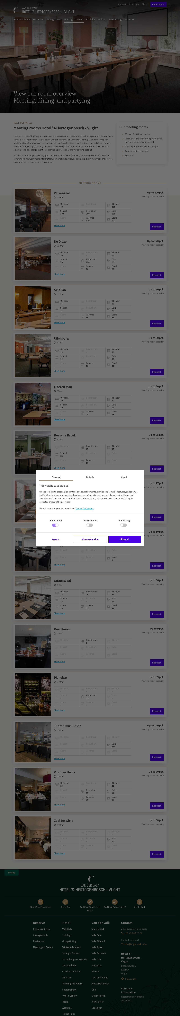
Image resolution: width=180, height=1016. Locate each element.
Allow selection (90, 539)
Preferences (90, 520)
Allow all (124, 539)
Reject (55, 539)
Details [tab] (90, 477)
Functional (56, 520)
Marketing (124, 520)
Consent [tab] (56, 477)
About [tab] (124, 477)
